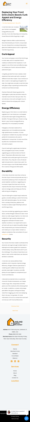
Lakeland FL (5, 234)
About (15, 373)
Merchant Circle (15, 351)
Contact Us (15, 377)
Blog (15, 375)
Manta (15, 349)
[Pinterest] (18, 361)
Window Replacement (9, 23)
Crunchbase (15, 355)
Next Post (15, 310)
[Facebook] (12, 361)
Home (15, 370)
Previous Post (15, 306)
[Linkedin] (15, 361)
